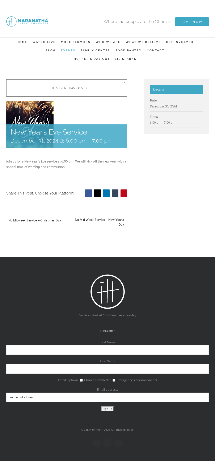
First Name (107, 342)
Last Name (107, 361)
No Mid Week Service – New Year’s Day (99, 222)
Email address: (107, 389)
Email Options (68, 380)
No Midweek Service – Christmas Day (34, 220)
